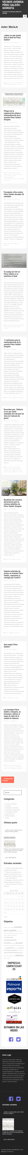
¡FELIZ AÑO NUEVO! (10, 857)
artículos (12, 927)
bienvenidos (12, 933)
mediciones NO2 (7, 470)
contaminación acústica (16, 174)
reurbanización (20, 950)
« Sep (5, 917)
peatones (20, 945)
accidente (5, 927)
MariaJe (17, 42)
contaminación (7, 174)
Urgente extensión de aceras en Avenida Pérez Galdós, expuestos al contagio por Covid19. (13, 574)
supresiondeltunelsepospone (10, 178)
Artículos (7, 632)
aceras (9, 927)
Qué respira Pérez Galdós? (11, 645)
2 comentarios (18, 559)
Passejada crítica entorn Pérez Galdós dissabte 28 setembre (14, 194)
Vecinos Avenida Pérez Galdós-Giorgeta (13, 5)
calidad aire (17, 933)
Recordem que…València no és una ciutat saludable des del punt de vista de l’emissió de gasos (14, 413)
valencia (19, 178)
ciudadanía (9, 935)
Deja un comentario (18, 84)
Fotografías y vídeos (11, 812)
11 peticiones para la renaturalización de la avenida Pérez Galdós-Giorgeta (12, 343)
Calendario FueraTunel (11, 808)
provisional (16, 948)
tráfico (5, 955)
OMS (20, 470)
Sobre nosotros (9, 814)
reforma (14, 175)
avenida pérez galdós (15, 172)
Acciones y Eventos (9, 243)
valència (10, 471)
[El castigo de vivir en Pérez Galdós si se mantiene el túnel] (14, 260)
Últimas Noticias (8, 82)
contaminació (7, 468)
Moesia (3, 1151)
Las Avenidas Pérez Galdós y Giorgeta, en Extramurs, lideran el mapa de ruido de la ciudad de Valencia (12, 714)
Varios (14, 82)
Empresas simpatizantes (12, 810)
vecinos (8, 958)
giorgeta (6, 175)
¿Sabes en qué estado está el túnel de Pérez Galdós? (12, 37)
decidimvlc (13, 943)
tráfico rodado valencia (10, 955)
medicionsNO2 (15, 470)
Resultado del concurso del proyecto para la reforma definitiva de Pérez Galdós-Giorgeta (13, 503)
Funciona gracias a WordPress (10, 1149)
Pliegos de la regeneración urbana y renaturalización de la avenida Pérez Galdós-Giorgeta (12, 115)
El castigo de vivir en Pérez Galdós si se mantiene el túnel (12, 274)
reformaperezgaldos (8, 177)
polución (10, 175)
